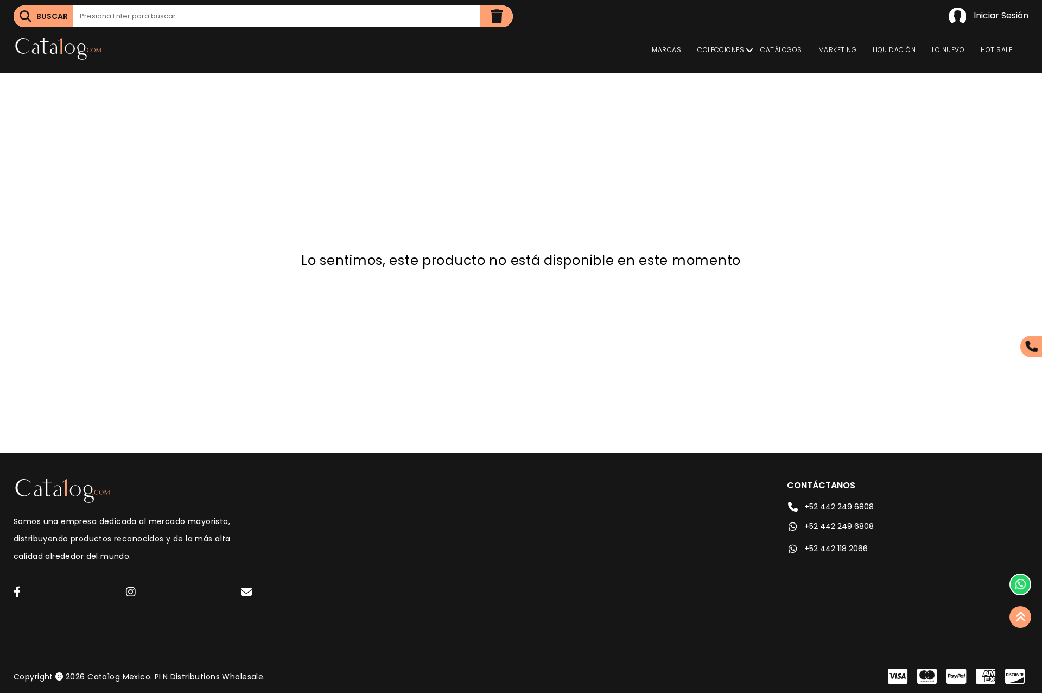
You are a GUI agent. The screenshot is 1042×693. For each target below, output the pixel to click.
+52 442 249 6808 (839, 506)
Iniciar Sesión (999, 15)
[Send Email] (248, 594)
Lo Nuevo (948, 49)
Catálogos (781, 49)
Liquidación (894, 49)
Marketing (837, 49)
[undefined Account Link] (17, 593)
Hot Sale (996, 49)
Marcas (666, 49)
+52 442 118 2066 (836, 548)
